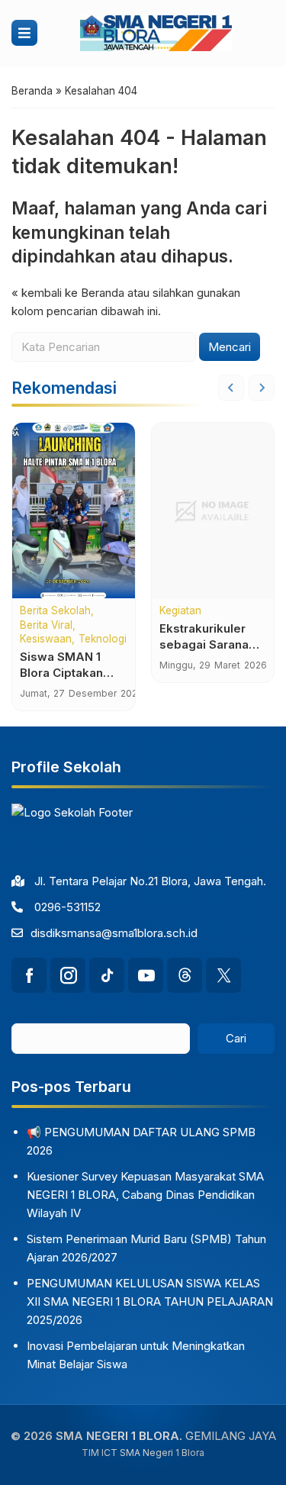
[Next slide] (262, 388)
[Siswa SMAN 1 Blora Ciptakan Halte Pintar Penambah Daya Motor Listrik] (73, 510)
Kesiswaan (46, 639)
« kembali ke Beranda (67, 292)
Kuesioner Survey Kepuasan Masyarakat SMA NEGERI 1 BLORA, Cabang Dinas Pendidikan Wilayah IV (145, 1194)
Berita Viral (46, 625)
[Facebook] (29, 975)
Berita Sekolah (55, 611)
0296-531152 (67, 907)
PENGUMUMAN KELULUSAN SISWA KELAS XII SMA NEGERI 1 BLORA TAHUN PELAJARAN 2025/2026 (150, 1301)
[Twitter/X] (223, 975)
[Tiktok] (106, 975)
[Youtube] (145, 975)
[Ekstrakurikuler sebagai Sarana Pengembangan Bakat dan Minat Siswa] (213, 510)
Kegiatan (180, 611)
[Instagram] (67, 975)
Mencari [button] (229, 347)
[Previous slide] (231, 388)
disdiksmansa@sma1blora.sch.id (114, 933)
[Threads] (184, 975)
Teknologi (103, 639)
